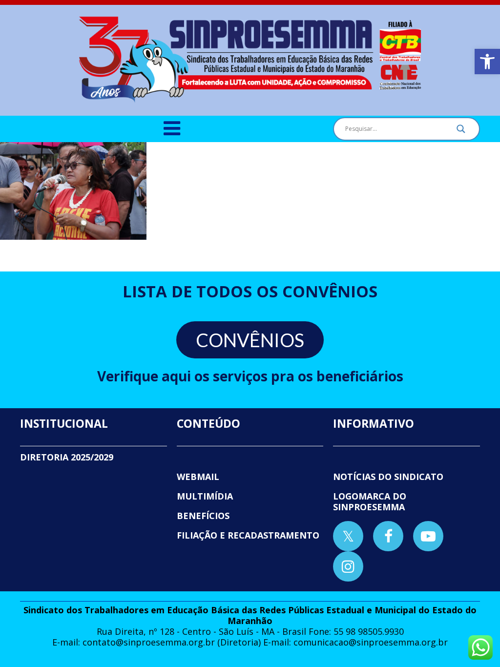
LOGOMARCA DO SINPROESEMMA (369, 501)
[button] (487, 61)
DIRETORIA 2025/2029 (66, 457)
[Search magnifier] (461, 131)
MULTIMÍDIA (205, 496)
